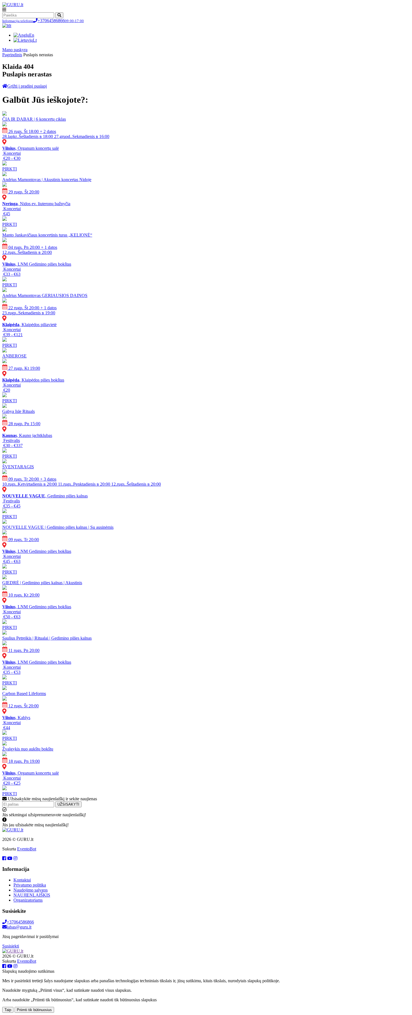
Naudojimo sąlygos (30, 890)
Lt (35, 40)
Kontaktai (22, 880)
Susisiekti (10, 946)
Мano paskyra (14, 49)
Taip (7, 1010)
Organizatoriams (28, 900)
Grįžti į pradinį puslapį (27, 86)
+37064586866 (43, 20)
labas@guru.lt (19, 927)
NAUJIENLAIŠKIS (31, 895)
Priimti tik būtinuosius (34, 1010)
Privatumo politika (29, 885)
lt (10, 25)
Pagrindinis (12, 54)
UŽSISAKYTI (68, 804)
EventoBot (26, 848)
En (31, 35)
